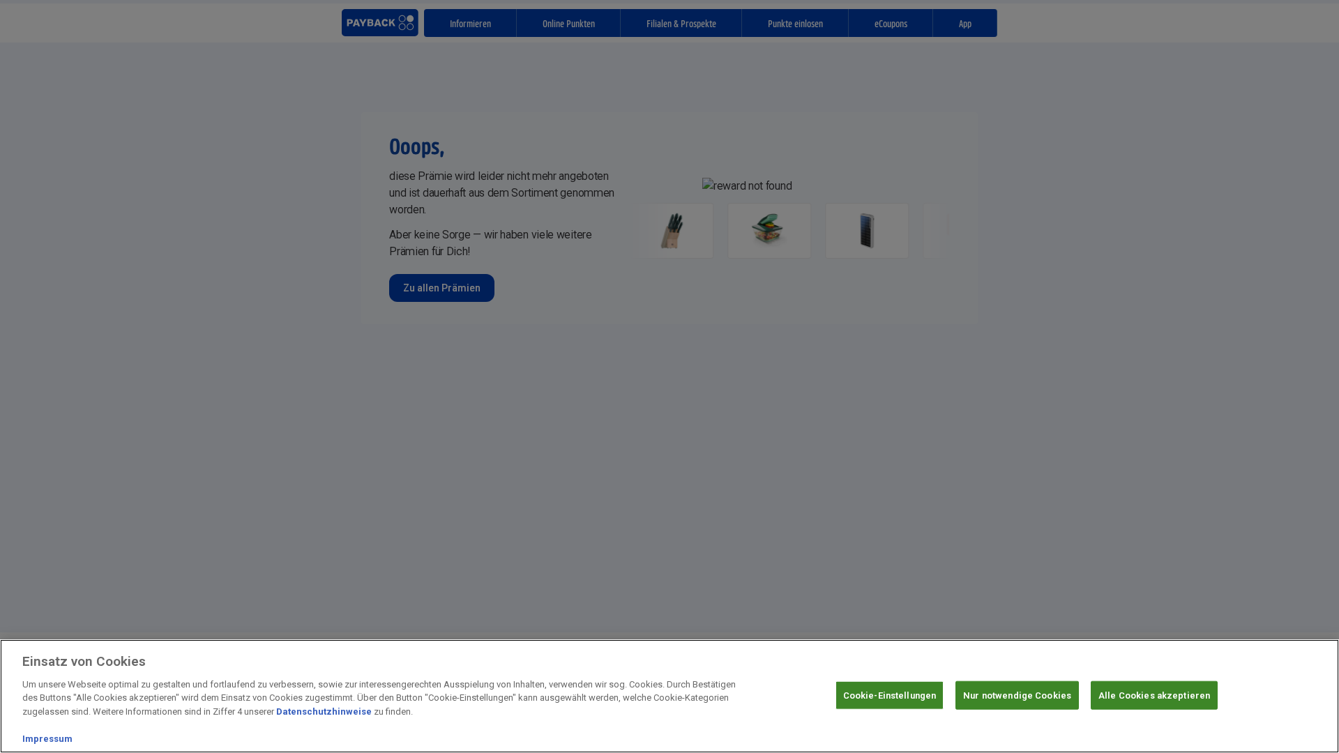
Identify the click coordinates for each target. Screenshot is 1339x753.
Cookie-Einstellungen (890, 695)
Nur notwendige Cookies (1017, 695)
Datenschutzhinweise (324, 711)
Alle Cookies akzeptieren (1154, 695)
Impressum (47, 738)
